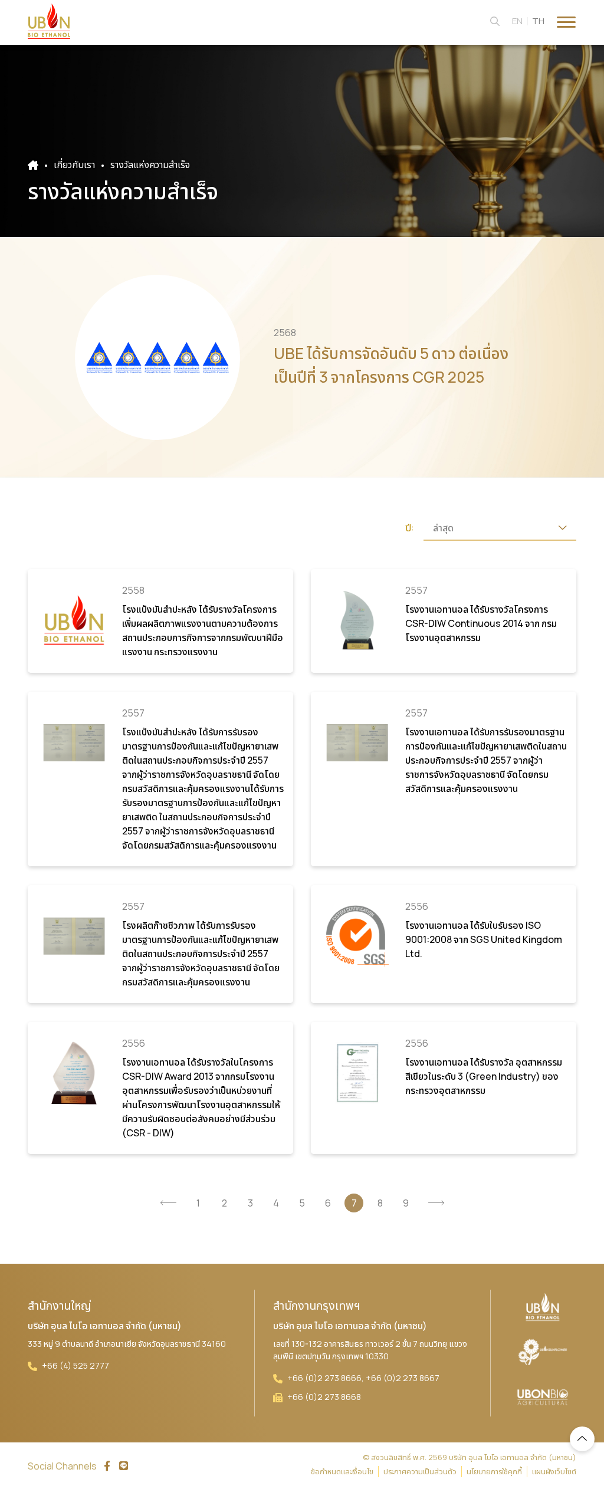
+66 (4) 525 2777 (75, 1365)
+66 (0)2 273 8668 (324, 1396)
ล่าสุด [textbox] (443, 527)
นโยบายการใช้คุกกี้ (494, 1471)
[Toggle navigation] (566, 21)
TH (538, 21)
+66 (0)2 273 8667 (402, 1377)
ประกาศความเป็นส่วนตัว (420, 1471)
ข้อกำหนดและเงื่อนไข (342, 1471)
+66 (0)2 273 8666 (324, 1377)
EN (517, 21)
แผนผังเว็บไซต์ (554, 1471)
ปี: (409, 528)
